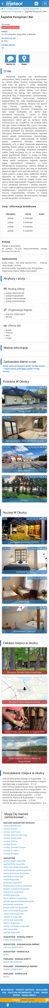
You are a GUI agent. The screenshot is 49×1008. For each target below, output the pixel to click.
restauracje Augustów (13, 913)
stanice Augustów (11, 923)
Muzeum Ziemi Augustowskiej (24, 701)
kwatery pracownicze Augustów (17, 885)
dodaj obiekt (29, 995)
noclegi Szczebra (11, 850)
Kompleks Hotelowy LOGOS (24, 542)
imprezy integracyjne (13, 947)
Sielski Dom (24, 411)
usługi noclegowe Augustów (16, 926)
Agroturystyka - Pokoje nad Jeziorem (24, 440)
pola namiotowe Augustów (15, 910)
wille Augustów (10, 929)
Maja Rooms (24, 470)
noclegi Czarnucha (11, 832)
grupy (6, 954)
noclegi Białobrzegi (12, 825)
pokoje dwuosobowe (12, 939)
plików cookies (27, 1000)
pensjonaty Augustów (13, 904)
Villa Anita (24, 601)
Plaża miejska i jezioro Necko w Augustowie (25, 760)
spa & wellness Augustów (15, 898)
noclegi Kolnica (10, 841)
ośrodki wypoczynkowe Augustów (18, 901)
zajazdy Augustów (11, 932)
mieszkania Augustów (13, 892)
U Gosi (24, 500)
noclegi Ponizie (10, 828)
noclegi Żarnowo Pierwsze (15, 835)
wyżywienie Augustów (13, 876)
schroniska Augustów (13, 920)
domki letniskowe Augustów (16, 873)
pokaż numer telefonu (10, 27)
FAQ (4, 992)
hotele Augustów (11, 879)
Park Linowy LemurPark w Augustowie (24, 731)
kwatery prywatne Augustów (16, 889)
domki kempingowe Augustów (17, 870)
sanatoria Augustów (12, 916)
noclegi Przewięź (11, 853)
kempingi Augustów (12, 882)
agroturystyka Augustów (14, 861)
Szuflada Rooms (24, 571)
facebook (8, 989)
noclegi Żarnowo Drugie (14, 847)
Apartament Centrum (24, 631)
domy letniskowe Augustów (15, 867)
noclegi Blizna (9, 844)
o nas (36, 992)
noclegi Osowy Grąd (12, 838)
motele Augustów (11, 895)
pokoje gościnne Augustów (15, 907)
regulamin (42, 989)
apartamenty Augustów (14, 864)
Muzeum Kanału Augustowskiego (24, 672)
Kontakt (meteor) (25, 989)
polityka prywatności (20, 992)
